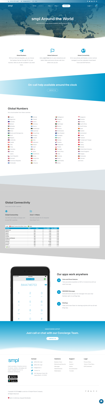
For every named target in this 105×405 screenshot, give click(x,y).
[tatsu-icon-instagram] (94, 1)
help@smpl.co (26, 1)
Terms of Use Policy (89, 364)
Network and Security (60, 364)
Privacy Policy (87, 362)
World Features (58, 369)
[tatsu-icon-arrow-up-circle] (96, 1)
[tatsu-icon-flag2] (52, 50)
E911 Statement (88, 367)
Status (71, 367)
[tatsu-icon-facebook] (87, 1)
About (70, 362)
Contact (71, 364)
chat (36, 1)
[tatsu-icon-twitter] (89, 1)
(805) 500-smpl (38, 362)
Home (34, 6)
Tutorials (71, 371)
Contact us (52, 90)
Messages (57, 367)
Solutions (41, 6)
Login (89, 6)
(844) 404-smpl (14, 1)
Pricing (66, 5)
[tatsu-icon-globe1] (83, 50)
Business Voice (58, 362)
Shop (56, 6)
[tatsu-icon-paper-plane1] (21, 50)
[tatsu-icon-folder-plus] (31, 211)
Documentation (73, 369)
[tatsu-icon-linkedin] (91, 1)
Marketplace (57, 371)
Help (49, 6)
